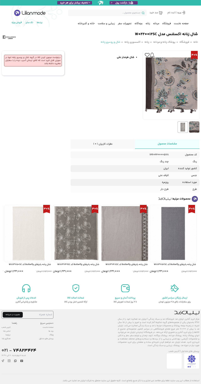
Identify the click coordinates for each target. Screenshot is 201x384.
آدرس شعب (173, 351)
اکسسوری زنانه (132, 42)
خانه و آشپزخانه (86, 23)
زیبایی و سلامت (106, 23)
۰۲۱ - (19, 350)
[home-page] (30, 13)
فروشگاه (166, 23)
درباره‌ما (7, 334)
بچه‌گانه (138, 23)
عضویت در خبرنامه (12, 314)
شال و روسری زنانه (110, 42)
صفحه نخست (181, 23)
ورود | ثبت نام (174, 12)
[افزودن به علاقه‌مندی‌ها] (147, 55)
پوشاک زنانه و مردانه (164, 42)
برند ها (51, 331)
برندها (39, 22)
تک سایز (29, 22)
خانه (195, 42)
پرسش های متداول (190, 351)
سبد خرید (153, 12)
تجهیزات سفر (124, 23)
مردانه (156, 23)
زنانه (148, 23)
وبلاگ (51, 334)
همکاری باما (6, 338)
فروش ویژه (17, 22)
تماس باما (6, 331)
